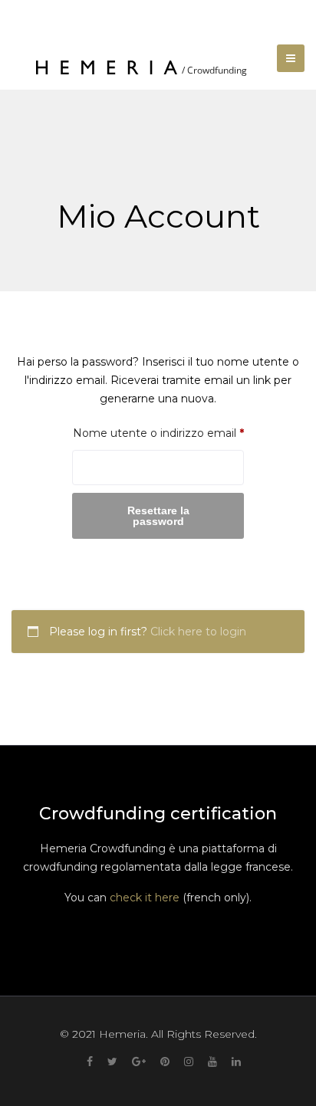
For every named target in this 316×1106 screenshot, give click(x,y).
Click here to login (198, 631)
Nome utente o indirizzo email (158, 432)
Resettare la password (158, 515)
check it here (144, 897)
